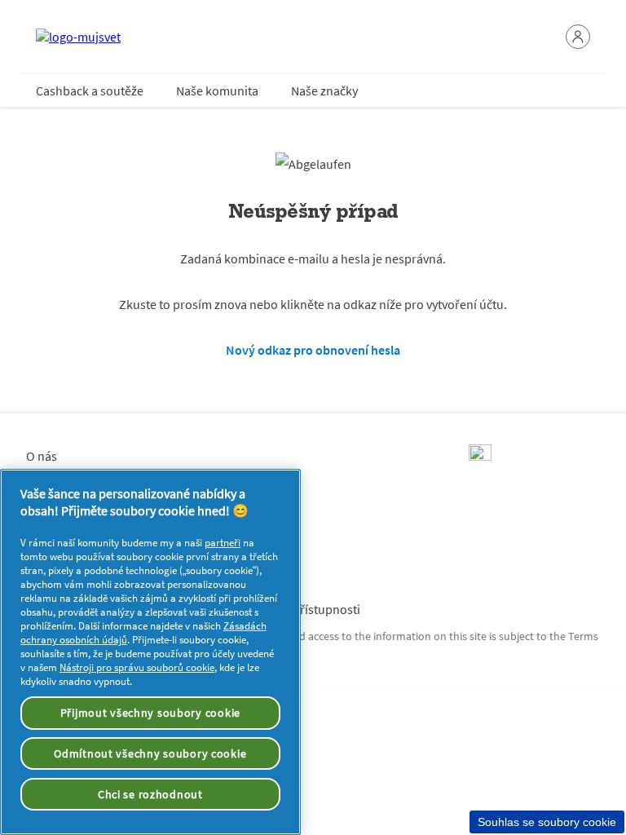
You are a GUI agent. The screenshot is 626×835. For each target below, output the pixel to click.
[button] (578, 36)
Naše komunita (217, 90)
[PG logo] (480, 455)
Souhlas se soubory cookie (547, 821)
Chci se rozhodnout (150, 794)
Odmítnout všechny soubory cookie (150, 753)
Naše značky (324, 90)
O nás (41, 456)
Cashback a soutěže (89, 90)
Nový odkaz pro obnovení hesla (313, 350)
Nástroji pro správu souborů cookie (137, 667)
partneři (222, 543)
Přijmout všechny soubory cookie (150, 712)
